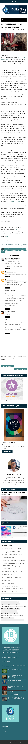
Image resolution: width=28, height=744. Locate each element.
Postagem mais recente (7, 366)
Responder (7, 268)
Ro (6, 271)
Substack (5, 733)
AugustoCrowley (10, 311)
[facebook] (12, 1)
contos (17, 608)
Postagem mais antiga (20, 369)
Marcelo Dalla (3, 537)
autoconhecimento (6, 606)
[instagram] (15, 1)
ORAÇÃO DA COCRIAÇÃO (15, 669)
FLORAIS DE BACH (14, 201)
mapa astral (4, 615)
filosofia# (25, 250)
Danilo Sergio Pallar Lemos (12, 258)
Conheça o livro (7, 451)
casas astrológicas (20, 606)
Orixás (16, 601)
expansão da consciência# (16, 250)
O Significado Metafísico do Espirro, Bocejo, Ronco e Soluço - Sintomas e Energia (17, 693)
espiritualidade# (5, 250)
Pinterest (24, 245)
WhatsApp (10, 245)
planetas (20, 615)
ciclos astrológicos (7, 608)
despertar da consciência (8, 610)
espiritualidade (5, 613)
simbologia (10, 617)
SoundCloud (6, 735)
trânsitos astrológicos (8, 620)
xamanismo (20, 620)
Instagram (5, 731)
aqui (16, 229)
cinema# (24, 248)
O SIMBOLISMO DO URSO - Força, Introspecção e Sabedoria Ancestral (15, 676)
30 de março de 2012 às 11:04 (11, 272)
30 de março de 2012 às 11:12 (11, 280)
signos (3, 617)
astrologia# (7, 248)
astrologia (16, 604)
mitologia (13, 615)
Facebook (16, 245)
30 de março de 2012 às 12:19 (11, 291)
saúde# (3, 251)
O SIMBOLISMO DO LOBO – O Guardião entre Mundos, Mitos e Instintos (16, 698)
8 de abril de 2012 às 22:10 (10, 320)
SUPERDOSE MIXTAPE (9, 537)
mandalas (15, 613)
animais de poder (6, 604)
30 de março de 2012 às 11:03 (11, 259)
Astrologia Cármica (7, 601)
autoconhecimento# (16, 248)
